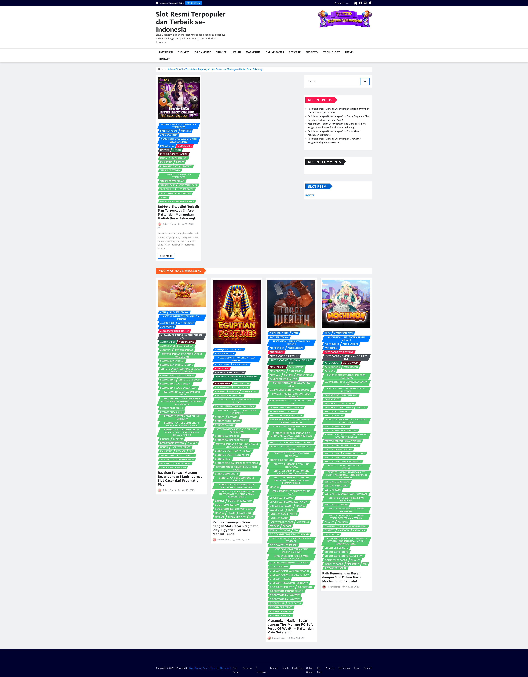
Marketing (253, 52)
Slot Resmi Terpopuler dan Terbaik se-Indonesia (191, 21)
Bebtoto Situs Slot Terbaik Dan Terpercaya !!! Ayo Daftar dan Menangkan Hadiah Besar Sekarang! (214, 69)
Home (161, 69)
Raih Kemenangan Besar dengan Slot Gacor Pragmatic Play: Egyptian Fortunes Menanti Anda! (235, 528)
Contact (164, 59)
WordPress (195, 668)
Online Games (275, 52)
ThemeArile (226, 668)
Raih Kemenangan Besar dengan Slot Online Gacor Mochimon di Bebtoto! (342, 577)
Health (236, 52)
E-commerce (202, 52)
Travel (349, 52)
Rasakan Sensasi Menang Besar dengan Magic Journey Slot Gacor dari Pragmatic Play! (180, 478)
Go (365, 81)
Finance (221, 52)
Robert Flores (169, 224)
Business (183, 52)
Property (312, 52)
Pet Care (295, 52)
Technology (331, 52)
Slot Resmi (166, 52)
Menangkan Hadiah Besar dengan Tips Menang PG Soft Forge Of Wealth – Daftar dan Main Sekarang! (290, 626)
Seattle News (209, 668)
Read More (166, 256)
